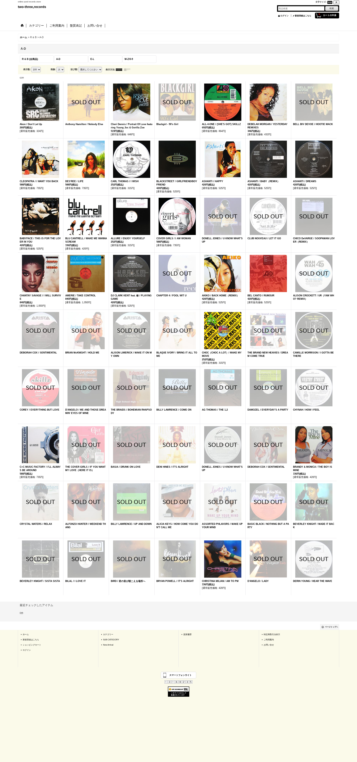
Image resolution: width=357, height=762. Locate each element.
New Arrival (108, 645)
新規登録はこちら (303, 16)
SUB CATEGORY (111, 639)
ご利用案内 (269, 639)
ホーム (26, 634)
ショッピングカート (32, 645)
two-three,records (32, 7)
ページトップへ (331, 627)
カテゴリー (108, 634)
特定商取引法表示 (272, 634)
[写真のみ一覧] (120, 69)
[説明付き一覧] (128, 69)
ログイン (284, 16)
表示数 (27, 69)
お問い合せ (269, 645)
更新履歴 (187, 634)
